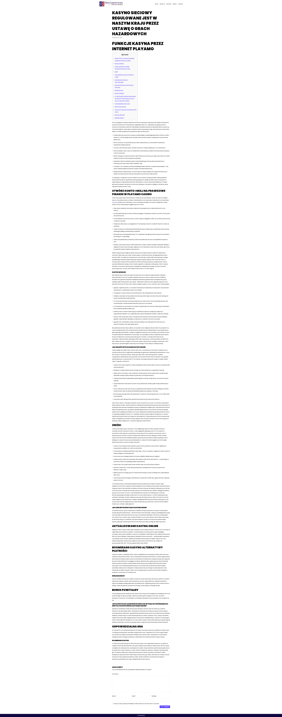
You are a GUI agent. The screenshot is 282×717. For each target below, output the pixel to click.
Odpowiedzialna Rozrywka (122, 104)
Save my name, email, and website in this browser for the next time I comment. (136, 703)
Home (156, 4)
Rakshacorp (133, 715)
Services (168, 4)
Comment (115, 674)
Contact (180, 4)
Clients (175, 4)
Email (134, 696)
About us (162, 4)
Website (154, 696)
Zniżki (116, 72)
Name (114, 696)
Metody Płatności (120, 115)
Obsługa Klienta (119, 118)
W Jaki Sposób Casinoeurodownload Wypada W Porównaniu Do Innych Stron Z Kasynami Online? (125, 98)
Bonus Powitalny (119, 93)
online (116, 202)
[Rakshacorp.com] (111, 4)
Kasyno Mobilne (119, 63)
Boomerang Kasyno (120, 107)
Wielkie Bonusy (119, 90)
